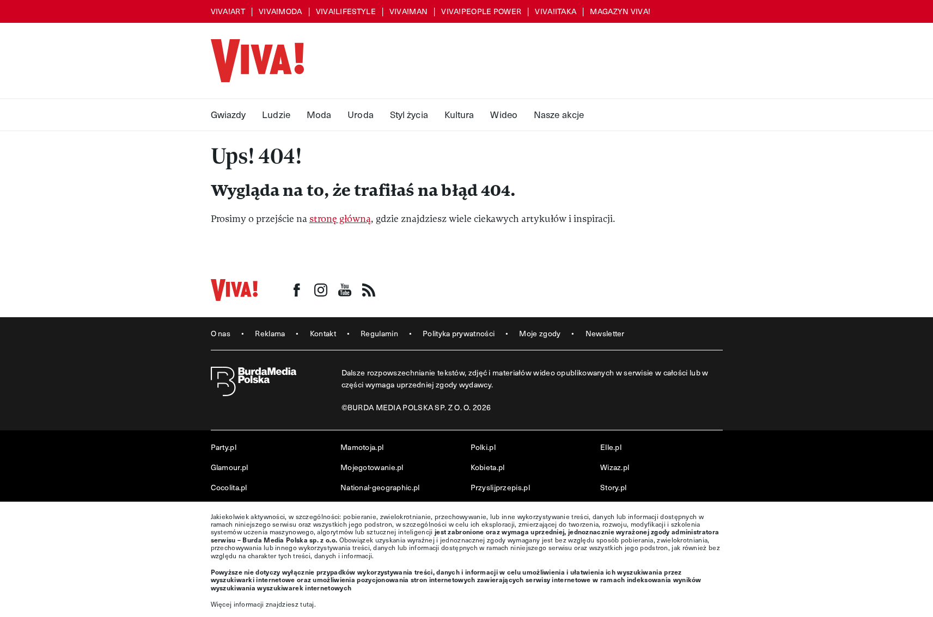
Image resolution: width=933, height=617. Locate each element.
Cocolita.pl (229, 487)
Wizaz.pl (614, 467)
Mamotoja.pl (361, 447)
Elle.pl (610, 447)
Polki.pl (483, 447)
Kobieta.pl (488, 467)
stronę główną (340, 219)
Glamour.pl (229, 467)
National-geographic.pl (380, 487)
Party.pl (223, 447)
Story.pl (613, 487)
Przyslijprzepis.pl (500, 487)
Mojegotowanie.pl (372, 467)
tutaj (307, 604)
